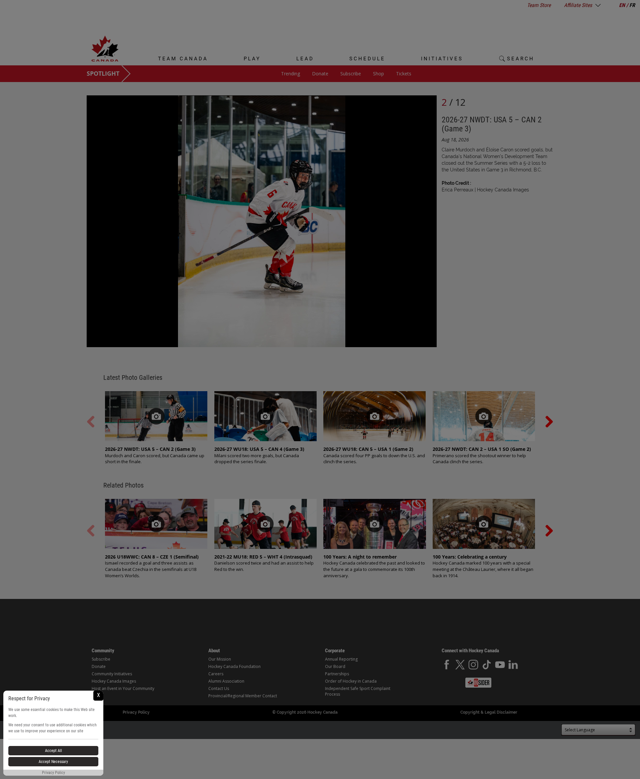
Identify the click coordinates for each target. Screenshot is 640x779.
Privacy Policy (53, 772)
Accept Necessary (53, 761)
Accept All (53, 750)
